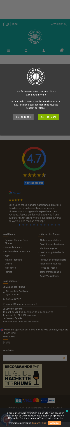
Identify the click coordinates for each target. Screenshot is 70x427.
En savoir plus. (39, 423)
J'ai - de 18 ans (23, 117)
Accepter (54, 423)
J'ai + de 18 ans (48, 117)
